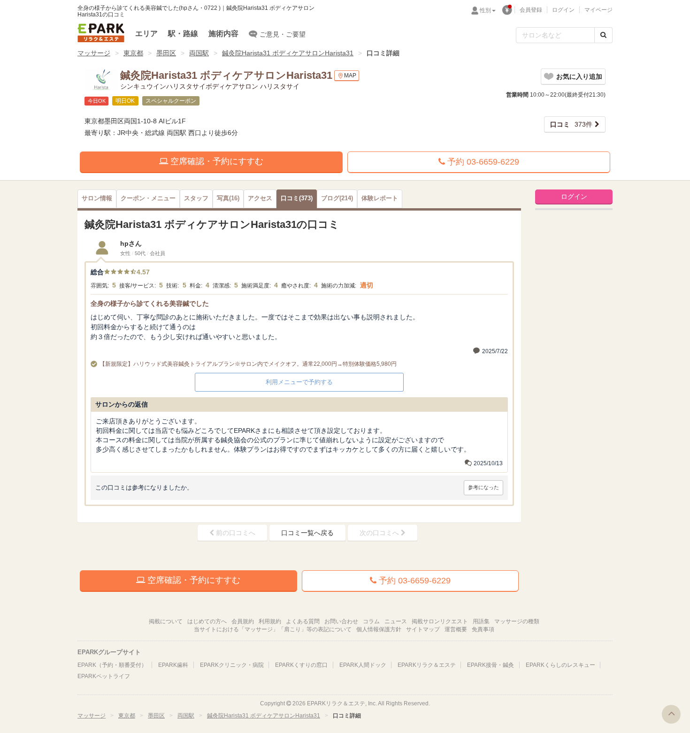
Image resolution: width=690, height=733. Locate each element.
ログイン (563, 10)
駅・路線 (183, 34)
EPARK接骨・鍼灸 (490, 665)
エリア (146, 34)
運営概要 (456, 629)
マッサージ (93, 53)
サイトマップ (423, 629)
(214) (337, 198)
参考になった (483, 487)
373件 (571, 124)
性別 (485, 10)
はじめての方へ (207, 621)
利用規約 (270, 621)
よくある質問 (303, 621)
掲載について (166, 621)
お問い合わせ (341, 621)
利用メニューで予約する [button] (299, 381)
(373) (297, 198)
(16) (228, 198)
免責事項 (483, 629)
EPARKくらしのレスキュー (560, 665)
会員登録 (531, 10)
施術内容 (223, 34)
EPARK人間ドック (362, 665)
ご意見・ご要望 (283, 34)
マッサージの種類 (516, 621)
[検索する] (603, 35)
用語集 (481, 621)
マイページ (598, 10)
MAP (350, 75)
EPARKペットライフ (103, 676)
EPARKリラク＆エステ (100, 32)
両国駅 (199, 53)
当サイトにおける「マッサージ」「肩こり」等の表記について (273, 629)
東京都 (133, 53)
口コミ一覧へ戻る (307, 533)
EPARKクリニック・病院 (232, 665)
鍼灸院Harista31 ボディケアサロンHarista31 (287, 53)
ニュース (395, 621)
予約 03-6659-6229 (482, 161)
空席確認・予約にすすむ (215, 161)
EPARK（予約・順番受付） (112, 665)
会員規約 (242, 621)
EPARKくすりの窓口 (301, 665)
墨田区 (166, 53)
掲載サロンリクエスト (440, 621)
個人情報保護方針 (378, 629)
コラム (371, 621)
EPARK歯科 (173, 665)
